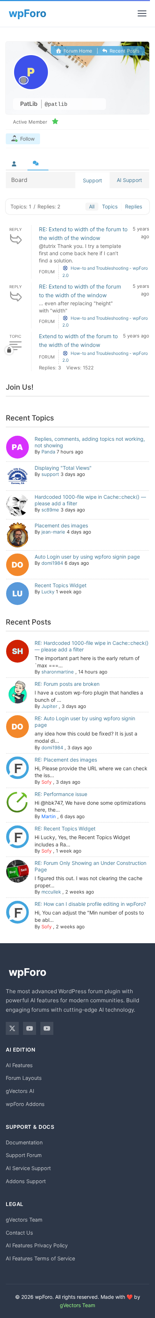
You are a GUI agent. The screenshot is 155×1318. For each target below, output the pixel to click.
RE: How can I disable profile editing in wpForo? (90, 904)
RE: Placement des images (66, 760)
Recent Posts (124, 51)
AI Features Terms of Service (40, 1258)
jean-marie (53, 532)
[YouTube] (29, 1028)
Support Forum (24, 1155)
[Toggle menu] (142, 13)
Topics (110, 206)
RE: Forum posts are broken (67, 684)
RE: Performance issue (61, 794)
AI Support (129, 180)
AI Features (19, 1065)
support (50, 474)
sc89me (50, 510)
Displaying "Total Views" (63, 468)
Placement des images (61, 525)
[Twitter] (12, 1028)
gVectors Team (24, 1220)
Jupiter (49, 706)
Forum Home (77, 51)
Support (92, 180)
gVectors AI (20, 1091)
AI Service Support (28, 1168)
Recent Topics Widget (61, 585)
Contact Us (19, 1233)
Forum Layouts (24, 1078)
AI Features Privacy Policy (37, 1245)
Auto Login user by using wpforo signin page (87, 557)
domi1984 (52, 563)
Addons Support (26, 1181)
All (91, 206)
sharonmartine (57, 672)
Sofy (46, 782)
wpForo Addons (25, 1104)
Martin (48, 816)
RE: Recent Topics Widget (65, 828)
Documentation (24, 1142)
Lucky (47, 591)
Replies (133, 206)
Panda (48, 452)
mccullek (51, 892)
